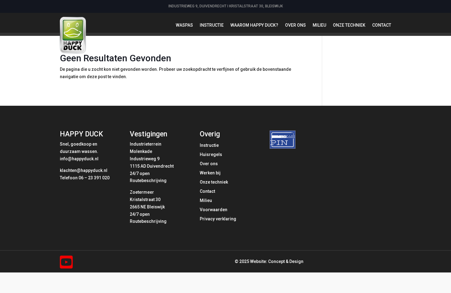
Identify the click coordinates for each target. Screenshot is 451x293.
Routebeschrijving (148, 180)
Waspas (184, 25)
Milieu (319, 25)
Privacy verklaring (218, 219)
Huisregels (211, 154)
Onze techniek (349, 25)
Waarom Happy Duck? (254, 25)
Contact (381, 25)
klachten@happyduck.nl (83, 170)
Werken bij (210, 173)
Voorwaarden (213, 209)
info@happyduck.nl (79, 158)
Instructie (212, 25)
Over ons (295, 25)
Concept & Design (285, 261)
